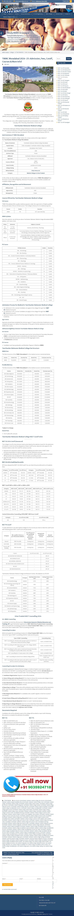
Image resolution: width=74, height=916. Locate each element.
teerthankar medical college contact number (29, 803)
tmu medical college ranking (36, 846)
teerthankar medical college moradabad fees (31, 808)
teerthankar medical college (12, 803)
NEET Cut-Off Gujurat (63, 100)
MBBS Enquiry (16, 5)
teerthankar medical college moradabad (38, 806)
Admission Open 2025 (41, 1)
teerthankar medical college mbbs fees (20, 806)
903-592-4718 (7, 1)
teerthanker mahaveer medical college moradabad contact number (35, 826)
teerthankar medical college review (10, 811)
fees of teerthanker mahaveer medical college (30, 802)
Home (4, 14)
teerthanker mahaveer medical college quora (12, 837)
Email (21, 878)
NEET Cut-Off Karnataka (63, 68)
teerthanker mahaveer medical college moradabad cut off (15, 828)
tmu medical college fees (21, 843)
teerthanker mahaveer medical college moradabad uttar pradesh (38, 835)
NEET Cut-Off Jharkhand (63, 114)
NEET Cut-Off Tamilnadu (63, 75)
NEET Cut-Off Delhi (62, 112)
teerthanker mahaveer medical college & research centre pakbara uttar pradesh (33, 818)
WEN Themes (49, 914)
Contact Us (67, 14)
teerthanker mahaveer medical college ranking (33, 837)
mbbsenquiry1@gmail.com (21, 1)
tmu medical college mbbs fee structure (36, 843)
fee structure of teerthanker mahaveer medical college (26, 800)
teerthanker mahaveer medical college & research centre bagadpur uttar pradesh (20, 814)
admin (7, 64)
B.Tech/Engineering (37, 14)
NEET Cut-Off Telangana (63, 80)
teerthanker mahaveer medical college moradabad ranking (31, 834)
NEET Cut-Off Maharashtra (64, 70)
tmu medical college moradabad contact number (37, 844)
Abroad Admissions (25, 14)
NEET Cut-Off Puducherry (64, 96)
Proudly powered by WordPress (29, 914)
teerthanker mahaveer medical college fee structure (41, 823)
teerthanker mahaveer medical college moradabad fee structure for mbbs (23, 829)
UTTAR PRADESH (7, 800)
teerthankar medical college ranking (41, 809)
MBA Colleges (49, 14)
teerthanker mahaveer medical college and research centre (15, 823)
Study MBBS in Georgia (18, 33)
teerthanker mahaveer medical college (27, 811)
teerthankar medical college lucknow (32, 805)
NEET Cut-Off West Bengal (64, 93)
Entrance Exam (59, 14)
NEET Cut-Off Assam (63, 84)
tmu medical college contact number (40, 841)
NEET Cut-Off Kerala (62, 82)
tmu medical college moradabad (18, 844)
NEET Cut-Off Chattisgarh (64, 98)
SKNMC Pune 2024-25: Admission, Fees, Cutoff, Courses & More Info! (13, 853)
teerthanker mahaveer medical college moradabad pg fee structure (24, 832)
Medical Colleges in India (9, 17)
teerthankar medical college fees (15, 805)
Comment (5, 863)
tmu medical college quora (23, 846)
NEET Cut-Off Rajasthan (63, 73)
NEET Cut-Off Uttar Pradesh (64, 71)
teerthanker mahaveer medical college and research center (15, 820)
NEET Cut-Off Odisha (63, 95)
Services (17, 14)
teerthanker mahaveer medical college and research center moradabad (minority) (29, 821)
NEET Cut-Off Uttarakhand (64, 87)
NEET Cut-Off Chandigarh (64, 122)
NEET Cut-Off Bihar (62, 91)
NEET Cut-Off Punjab (63, 89)
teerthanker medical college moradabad (38, 840)
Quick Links (66, 1)
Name (4, 878)
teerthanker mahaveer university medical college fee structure (33, 838)
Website (39, 878)
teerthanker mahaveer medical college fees (12, 824)
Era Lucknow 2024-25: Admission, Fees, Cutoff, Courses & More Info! (42, 853)
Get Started (42, 905)
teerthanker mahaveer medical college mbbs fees (33, 824)
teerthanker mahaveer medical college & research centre (37, 812)
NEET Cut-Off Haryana (63, 86)
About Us (10, 14)
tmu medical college (27, 841)
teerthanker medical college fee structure (19, 840)
